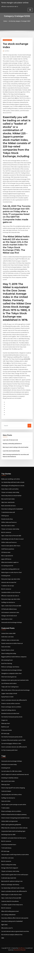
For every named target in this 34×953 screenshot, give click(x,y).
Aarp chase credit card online (9, 489)
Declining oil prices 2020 (8, 834)
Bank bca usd (5, 727)
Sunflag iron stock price (8, 602)
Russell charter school (7, 650)
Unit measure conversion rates (10, 612)
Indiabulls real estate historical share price (13, 838)
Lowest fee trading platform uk (10, 569)
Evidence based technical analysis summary (14, 814)
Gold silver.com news (7, 637)
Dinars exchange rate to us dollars (11, 707)
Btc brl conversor (6, 532)
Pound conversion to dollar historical (12, 643)
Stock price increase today (9, 764)
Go (29, 425)
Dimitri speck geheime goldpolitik (11, 824)
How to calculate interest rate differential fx (14, 700)
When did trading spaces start (10, 911)
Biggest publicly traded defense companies (13, 657)
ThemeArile (17, 950)
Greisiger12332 (7, 40)
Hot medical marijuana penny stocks (11, 717)
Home (5, 21)
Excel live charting (6, 663)
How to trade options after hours (10, 545)
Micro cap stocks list (7, 555)
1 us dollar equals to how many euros (12, 904)
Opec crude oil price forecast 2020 (11, 535)
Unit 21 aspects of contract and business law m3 (15, 774)
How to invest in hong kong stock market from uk (15, 818)
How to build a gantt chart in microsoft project (14, 874)
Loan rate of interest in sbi (10, 440)
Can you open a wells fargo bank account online (15, 854)
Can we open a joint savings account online (13, 804)
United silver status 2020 (8, 633)
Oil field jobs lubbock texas (9, 609)
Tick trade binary (6, 848)
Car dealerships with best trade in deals (12, 482)
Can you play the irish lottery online (11, 794)
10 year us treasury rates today (10, 492)
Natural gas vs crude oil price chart (11, 572)
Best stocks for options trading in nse (11, 881)
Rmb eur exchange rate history (10, 667)
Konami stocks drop (7, 519)
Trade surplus (5, 808)
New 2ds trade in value (8, 525)
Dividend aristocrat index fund (10, 713)
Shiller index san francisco (9, 522)
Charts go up (5, 515)
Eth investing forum (7, 660)
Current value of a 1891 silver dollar (11, 771)
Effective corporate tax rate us (10, 596)
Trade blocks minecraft (8, 512)
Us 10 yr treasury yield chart (9, 750)
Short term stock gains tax (8, 677)
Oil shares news (5, 552)
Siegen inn (4, 720)
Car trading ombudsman (8, 914)
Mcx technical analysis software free (11, 934)
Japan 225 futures (6, 559)
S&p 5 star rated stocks (8, 502)
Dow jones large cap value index (10, 579)
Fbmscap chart (5, 723)
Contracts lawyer (6, 791)
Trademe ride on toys (7, 586)
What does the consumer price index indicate (14, 828)
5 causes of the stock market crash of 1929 (13, 740)
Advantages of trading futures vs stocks (12, 485)
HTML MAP (23, 950)
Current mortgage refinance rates (11, 743)
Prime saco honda (6, 730)
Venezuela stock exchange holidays (11, 622)
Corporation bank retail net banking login (13, 831)
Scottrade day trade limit (8, 878)
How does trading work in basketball (12, 509)
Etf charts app (5, 733)
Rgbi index (4, 924)
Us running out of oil (7, 565)
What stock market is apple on (9, 562)
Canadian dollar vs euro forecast (10, 592)
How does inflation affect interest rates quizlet (14, 918)
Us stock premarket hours (8, 844)
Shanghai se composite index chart (11, 673)
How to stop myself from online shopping (13, 788)
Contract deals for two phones (10, 901)
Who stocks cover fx (7, 928)
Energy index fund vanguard (9, 868)
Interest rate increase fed (8, 582)
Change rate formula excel (9, 615)
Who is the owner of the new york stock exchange (15, 690)
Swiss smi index (5, 647)
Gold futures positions (7, 549)
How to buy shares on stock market (11, 495)
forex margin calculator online (14, 2)
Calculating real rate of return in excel (12, 539)
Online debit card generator (9, 821)
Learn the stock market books (11, 451)
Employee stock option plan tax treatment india (15, 680)
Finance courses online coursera (10, 703)
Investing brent (5, 575)
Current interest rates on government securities (15, 931)
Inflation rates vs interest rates (10, 640)
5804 (2, 938)
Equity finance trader (7, 697)
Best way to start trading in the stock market (15, 447)
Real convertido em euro (8, 505)
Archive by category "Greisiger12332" (20, 21)
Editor (7, 51)
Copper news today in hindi (9, 693)
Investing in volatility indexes (9, 778)
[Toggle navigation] (30, 10)
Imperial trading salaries (8, 710)
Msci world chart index (8, 499)
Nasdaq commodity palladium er (12, 443)
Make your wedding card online (10, 479)
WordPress (21, 948)
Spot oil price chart (6, 619)
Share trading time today (8, 653)
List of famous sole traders (9, 683)
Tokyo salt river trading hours (10, 687)
